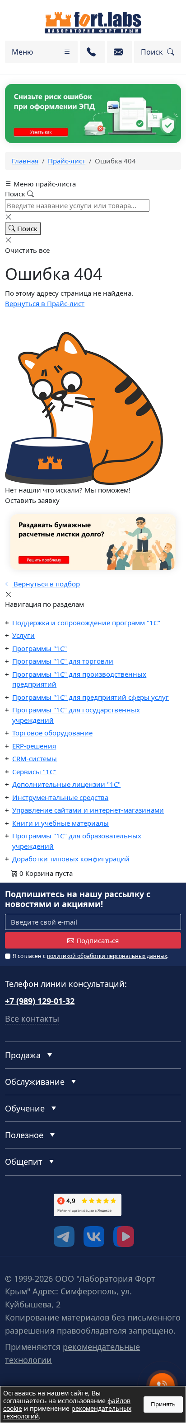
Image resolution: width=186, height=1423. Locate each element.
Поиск (26, 228)
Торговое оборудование (52, 732)
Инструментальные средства (60, 797)
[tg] (64, 1236)
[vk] (94, 1236)
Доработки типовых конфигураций (71, 858)
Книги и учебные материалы (60, 823)
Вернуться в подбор (46, 583)
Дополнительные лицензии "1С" (66, 784)
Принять (163, 1404)
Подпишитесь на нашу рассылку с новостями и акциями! (77, 899)
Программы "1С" (39, 648)
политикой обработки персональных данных (107, 956)
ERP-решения (34, 745)
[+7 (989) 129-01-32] (92, 52)
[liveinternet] (25, 1219)
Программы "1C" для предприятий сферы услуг (90, 697)
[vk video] (123, 1236)
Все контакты (32, 1018)
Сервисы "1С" (34, 771)
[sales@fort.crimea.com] (119, 52)
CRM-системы (34, 758)
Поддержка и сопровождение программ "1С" (86, 622)
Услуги (23, 635)
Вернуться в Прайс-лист (44, 303)
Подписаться (97, 940)
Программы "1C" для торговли (62, 660)
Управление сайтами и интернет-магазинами (88, 809)
